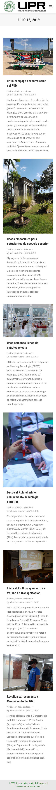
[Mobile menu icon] (51, 7)
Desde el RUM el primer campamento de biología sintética (22, 497)
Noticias (10, 91)
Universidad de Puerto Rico (28, 786)
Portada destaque (23, 91)
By (14, 95)
